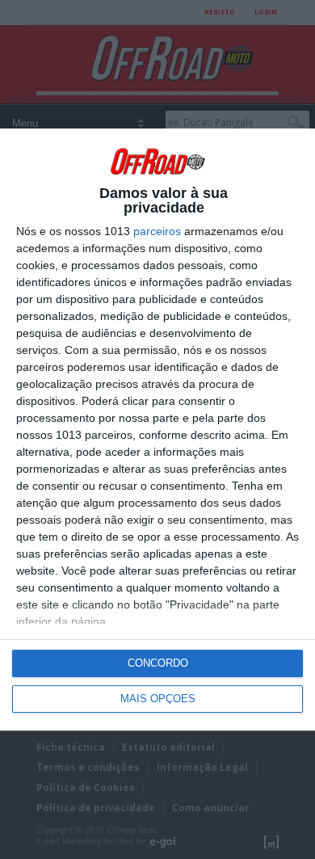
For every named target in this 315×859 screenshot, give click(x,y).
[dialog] (157, 429)
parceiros (157, 231)
